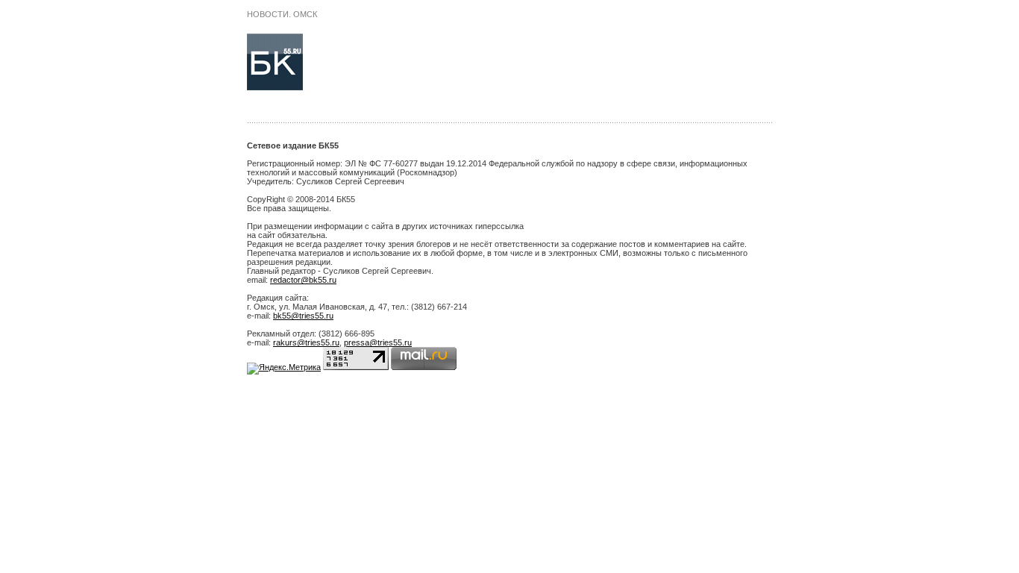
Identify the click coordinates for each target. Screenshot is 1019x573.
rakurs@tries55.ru (306, 342)
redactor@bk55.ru (303, 279)
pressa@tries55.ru (378, 342)
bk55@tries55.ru (303, 315)
